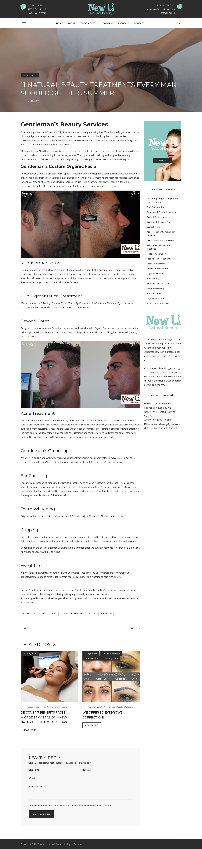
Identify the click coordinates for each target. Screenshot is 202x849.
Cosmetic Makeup (111, 653)
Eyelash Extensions (156, 217)
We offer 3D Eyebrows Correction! (102, 715)
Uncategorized (30, 75)
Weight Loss (33, 565)
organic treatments (71, 614)
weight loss (106, 614)
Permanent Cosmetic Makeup (162, 212)
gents (44, 614)
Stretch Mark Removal (158, 303)
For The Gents (154, 293)
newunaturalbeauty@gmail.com (163, 424)
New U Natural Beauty (58, 707)
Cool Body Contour (156, 207)
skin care (91, 614)
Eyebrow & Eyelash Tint (159, 222)
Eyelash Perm (154, 227)
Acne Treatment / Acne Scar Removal (161, 234)
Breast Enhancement (157, 268)
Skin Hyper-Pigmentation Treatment (159, 247)
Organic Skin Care (155, 298)
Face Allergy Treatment (158, 259)
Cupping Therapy (155, 273)
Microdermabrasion (40, 262)
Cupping (29, 529)
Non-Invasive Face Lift (158, 283)
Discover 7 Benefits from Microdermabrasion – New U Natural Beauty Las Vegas (45, 717)
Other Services (92, 658)
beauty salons (29, 614)
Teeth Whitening (38, 508)
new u (54, 614)
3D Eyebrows (91, 653)
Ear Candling (34, 475)
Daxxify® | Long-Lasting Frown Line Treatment (162, 200)
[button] (179, 23)
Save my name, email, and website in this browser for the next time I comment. (72, 805)
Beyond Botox (35, 321)
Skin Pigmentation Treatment (51, 296)
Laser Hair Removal (156, 264)
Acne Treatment (38, 413)
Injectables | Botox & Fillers (160, 240)
